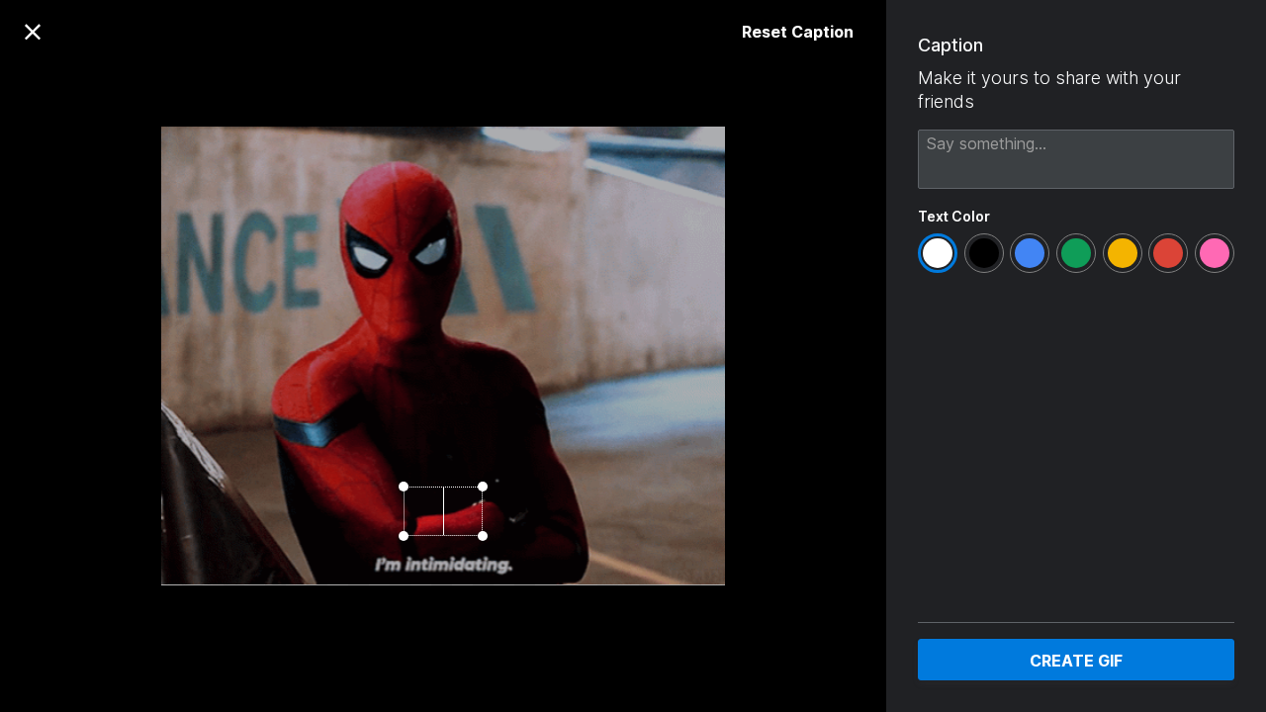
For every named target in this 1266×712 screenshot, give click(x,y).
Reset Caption (798, 32)
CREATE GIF (1076, 660)
